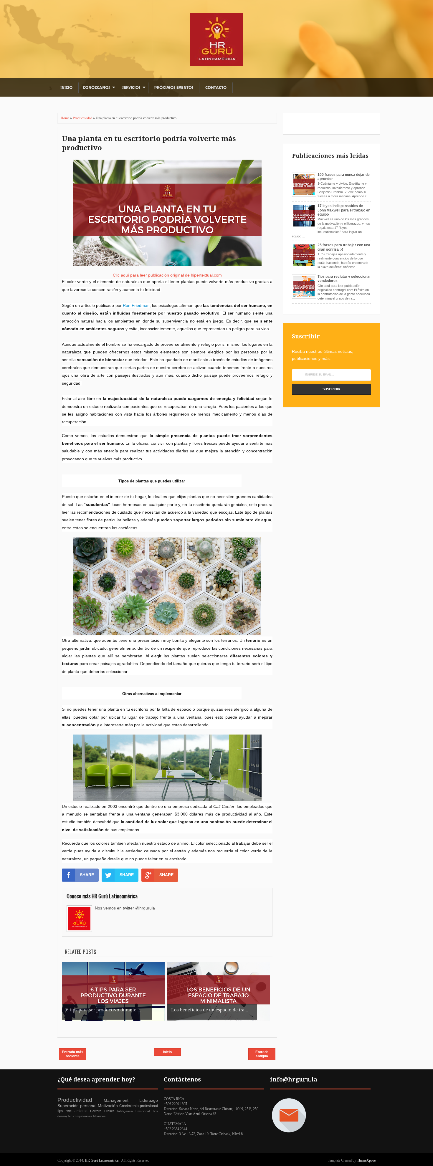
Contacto (216, 87)
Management (116, 1100)
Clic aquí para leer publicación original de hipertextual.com (167, 275)
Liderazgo (148, 1100)
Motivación (108, 1105)
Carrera (95, 1111)
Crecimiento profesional (138, 1106)
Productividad (83, 118)
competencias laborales (89, 1116)
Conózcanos (96, 87)
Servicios (131, 87)
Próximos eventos (173, 87)
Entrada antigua (262, 1054)
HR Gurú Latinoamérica (102, 1160)
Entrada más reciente (72, 1054)
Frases (109, 1111)
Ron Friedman (136, 305)
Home (65, 118)
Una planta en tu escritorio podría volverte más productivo (149, 143)
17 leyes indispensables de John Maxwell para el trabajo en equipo (344, 210)
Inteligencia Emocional (133, 1111)
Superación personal (76, 1105)
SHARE (87, 874)
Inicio (66, 87)
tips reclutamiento (72, 1111)
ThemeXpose (366, 1160)
